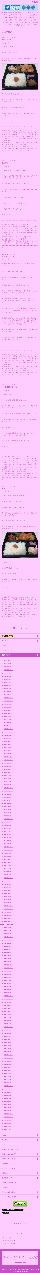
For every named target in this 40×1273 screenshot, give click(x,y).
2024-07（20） (8, 738)
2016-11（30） (8, 1024)
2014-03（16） (8, 1123)
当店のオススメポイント (10, 1149)
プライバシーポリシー (9, 1182)
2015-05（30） (8, 1079)
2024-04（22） (8, 747)
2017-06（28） (8, 1002)
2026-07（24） (8, 663)
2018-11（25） (8, 949)
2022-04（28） (8, 822)
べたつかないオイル (9, 256)
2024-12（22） (8, 722)
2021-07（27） (8, 850)
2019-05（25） (8, 930)
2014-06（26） (8, 1114)
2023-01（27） (8, 794)
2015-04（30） (8, 1083)
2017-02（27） (8, 1014)
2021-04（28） (8, 859)
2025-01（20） (8, 719)
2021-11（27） (8, 837)
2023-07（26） (8, 775)
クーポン (5, 1140)
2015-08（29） (8, 1070)
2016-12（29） (8, 1020)
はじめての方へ (7, 650)
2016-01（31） (8, 1055)
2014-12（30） (8, 1095)
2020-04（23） (8, 896)
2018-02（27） (8, 977)
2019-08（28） (8, 921)
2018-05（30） (8, 968)
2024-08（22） (8, 735)
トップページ (6, 641)
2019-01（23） (8, 943)
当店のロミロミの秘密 (9, 1154)
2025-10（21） (8, 691)
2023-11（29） (8, 763)
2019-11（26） (8, 912)
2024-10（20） (8, 729)
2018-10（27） (8, 952)
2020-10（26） (8, 878)
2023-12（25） (8, 760)
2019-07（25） (8, 924)
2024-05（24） (8, 744)
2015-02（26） (8, 1089)
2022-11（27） (8, 800)
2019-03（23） (8, 937)
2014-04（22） (8, 1120)
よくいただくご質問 (8, 1168)
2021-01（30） (8, 868)
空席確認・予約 (7, 1178)
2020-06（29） (8, 890)
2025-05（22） (8, 707)
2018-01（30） (8, 980)
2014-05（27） (8, 1117)
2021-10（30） (8, 840)
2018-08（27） (8, 958)
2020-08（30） (8, 884)
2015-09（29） (8, 1067)
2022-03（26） (8, 825)
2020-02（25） (8, 902)
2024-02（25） (8, 753)
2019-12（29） (8, 909)
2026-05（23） (8, 670)
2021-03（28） (8, 862)
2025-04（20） (8, 710)
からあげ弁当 (6, 39)
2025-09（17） (8, 694)
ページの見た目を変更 (9, 1197)
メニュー (5, 1135)
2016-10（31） (8, 1027)
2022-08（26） (8, 809)
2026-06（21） (8, 667)
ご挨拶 (4, 645)
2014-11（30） (8, 1098)
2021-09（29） (8, 843)
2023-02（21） (8, 791)
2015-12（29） (8, 1058)
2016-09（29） (8, 1030)
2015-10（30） (8, 1064)
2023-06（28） (8, 778)
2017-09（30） (8, 993)
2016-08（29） (8, 1033)
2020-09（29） (8, 881)
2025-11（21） (8, 688)
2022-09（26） (8, 806)
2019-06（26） (8, 927)
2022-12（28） (8, 797)
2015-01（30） (8, 1092)
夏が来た (5, 163)
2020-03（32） (8, 899)
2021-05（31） (8, 856)
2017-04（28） (8, 1008)
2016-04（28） (8, 1045)
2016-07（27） (8, 1036)
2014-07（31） (8, 1110)
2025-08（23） (8, 698)
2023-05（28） (8, 781)
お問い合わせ (6, 1173)
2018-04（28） (8, 971)
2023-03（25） (8, 788)
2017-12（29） (8, 983)
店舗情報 (5, 1163)
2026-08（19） (8, 660)
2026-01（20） (8, 682)
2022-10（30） (8, 803)
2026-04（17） (8, 673)
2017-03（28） (8, 1011)
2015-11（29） (8, 1061)
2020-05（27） (8, 893)
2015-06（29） (8, 1076)
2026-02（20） (8, 679)
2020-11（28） (8, 875)
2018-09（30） (8, 955)
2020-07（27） (8, 887)
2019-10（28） (8, 915)
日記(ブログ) (6, 655)
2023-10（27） (8, 766)
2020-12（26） (8, 871)
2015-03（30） (8, 1086)
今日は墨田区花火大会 (10, 387)
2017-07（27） (8, 999)
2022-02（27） (8, 828)
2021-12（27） (8, 834)
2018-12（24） (8, 946)
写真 (3, 1144)
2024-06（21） (8, 741)
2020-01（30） (8, 906)
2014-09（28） (8, 1104)
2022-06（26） (8, 816)
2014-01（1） (8, 1129)
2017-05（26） (8, 1005)
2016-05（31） (8, 1042)
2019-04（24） (8, 934)
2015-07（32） (8, 1073)
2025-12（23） (8, 685)
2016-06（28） (8, 1039)
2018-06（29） (8, 965)
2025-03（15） (8, 713)
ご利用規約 (5, 1187)
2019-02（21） (8, 940)
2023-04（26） (8, 785)
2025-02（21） (8, 716)
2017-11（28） (8, 986)
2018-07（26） (8, 961)
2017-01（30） (8, 1017)
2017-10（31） (8, 989)
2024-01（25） (8, 757)
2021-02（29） (8, 865)
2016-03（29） (8, 1048)
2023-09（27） (8, 769)
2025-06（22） (8, 704)
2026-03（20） (8, 676)
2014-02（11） (8, 1126)
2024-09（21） (8, 732)
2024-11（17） (8, 726)
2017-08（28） (8, 996)
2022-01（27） (8, 831)
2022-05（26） (8, 819)
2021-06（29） (8, 853)
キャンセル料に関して (9, 1192)
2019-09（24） (8, 918)
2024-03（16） (8, 750)
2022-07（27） (8, 812)
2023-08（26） (8, 772)
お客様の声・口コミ (8, 1159)
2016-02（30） (8, 1051)
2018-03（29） (8, 974)
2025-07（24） (8, 701)
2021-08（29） (8, 847)
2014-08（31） (8, 1107)
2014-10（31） (8, 1101)
